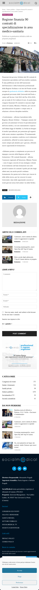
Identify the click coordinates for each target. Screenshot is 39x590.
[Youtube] (25, 468)
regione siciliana (14, 190)
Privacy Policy (23, 587)
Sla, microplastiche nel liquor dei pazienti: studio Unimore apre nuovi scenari (25, 445)
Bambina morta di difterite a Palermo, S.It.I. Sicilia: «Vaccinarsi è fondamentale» (25, 412)
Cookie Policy (15, 587)
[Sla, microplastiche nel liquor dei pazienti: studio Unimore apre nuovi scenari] (7, 445)
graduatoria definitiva (17, 91)
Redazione (10, 43)
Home (3, 9)
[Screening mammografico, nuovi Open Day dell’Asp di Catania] (7, 249)
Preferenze (19, 582)
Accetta (19, 570)
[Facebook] (14, 468)
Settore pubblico (11, 9)
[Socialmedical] (19, 3)
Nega (19, 576)
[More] (30, 197)
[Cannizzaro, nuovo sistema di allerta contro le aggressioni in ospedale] (7, 239)
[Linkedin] (19, 468)
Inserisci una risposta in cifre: (11, 319)
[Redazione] (19, 211)
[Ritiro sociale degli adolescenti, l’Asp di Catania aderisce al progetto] (7, 259)
